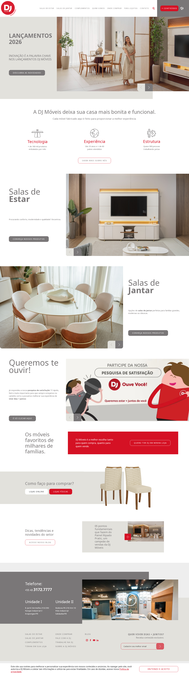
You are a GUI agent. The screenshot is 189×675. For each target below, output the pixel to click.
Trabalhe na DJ (64, 651)
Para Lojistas (131, 8)
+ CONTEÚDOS (169, 8)
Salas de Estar (47, 8)
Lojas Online (36, 500)
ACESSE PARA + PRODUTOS (27, 82)
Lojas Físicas (60, 500)
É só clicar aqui (22, 427)
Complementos (82, 8)
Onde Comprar (114, 8)
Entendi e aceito (159, 669)
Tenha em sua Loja (36, 655)
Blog (88, 642)
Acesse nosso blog (40, 551)
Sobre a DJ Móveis (65, 655)
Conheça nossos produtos (29, 248)
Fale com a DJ (63, 647)
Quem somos (98, 8)
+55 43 (38, 599)
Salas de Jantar (64, 8)
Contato (144, 8)
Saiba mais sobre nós (94, 169)
